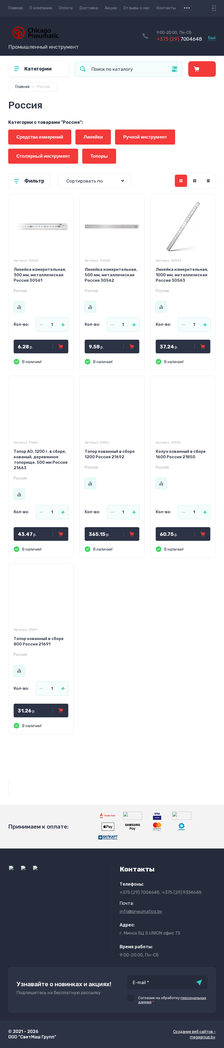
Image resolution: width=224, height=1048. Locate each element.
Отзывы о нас (136, 7)
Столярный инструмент (43, 156)
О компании (41, 7)
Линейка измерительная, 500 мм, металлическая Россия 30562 (111, 275)
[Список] (194, 181)
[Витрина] (181, 181)
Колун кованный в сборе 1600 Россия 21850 (181, 454)
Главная (15, 7)
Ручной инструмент (145, 137)
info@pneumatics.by (141, 911)
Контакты (166, 7)
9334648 (181, 892)
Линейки (93, 137)
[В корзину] (60, 346)
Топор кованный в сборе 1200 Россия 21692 (110, 454)
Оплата (66, 7)
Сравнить (19, 306)
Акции (111, 7)
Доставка (88, 7)
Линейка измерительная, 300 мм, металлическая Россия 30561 (40, 275)
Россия (20, 291)
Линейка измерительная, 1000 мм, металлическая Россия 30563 (182, 275)
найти (83, 69)
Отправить (199, 982)
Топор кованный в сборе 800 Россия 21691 (39, 641)
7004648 (179, 39)
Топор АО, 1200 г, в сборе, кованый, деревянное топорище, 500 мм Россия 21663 (40, 459)
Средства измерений (39, 137)
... (186, 8)
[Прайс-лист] (208, 181)
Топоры (99, 156)
